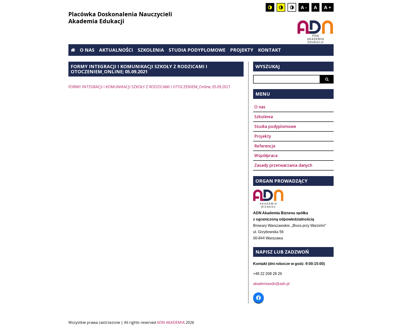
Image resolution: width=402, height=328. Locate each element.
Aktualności (116, 50)
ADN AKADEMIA (171, 322)
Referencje (264, 146)
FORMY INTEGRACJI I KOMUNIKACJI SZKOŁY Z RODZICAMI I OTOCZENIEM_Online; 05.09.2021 (149, 86)
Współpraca (266, 155)
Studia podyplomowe (197, 50)
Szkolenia (151, 50)
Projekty (241, 50)
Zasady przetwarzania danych (283, 165)
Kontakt (269, 50)
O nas (87, 50)
